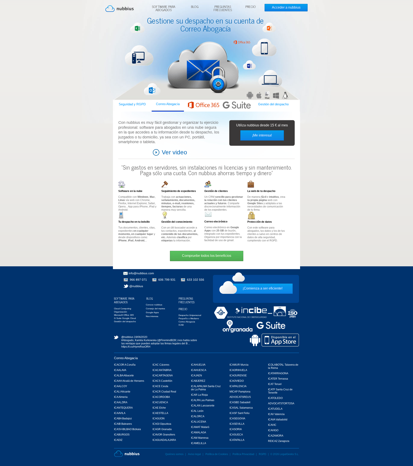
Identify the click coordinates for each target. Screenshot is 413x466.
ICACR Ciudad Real (164, 391)
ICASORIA (236, 429)
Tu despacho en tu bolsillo (134, 221)
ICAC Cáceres (161, 364)
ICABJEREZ (198, 380)
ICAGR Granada (162, 429)
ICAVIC (272, 424)
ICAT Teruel (275, 384)
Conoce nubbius (154, 305)
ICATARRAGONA (278, 373)
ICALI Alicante (122, 391)
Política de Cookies (216, 454)
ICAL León (197, 410)
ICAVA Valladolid (277, 419)
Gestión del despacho (273, 104)
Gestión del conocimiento (176, 221)
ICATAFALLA (237, 439)
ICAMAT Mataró (200, 427)
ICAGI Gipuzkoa (162, 423)
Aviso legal (194, 454)
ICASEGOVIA (237, 418)
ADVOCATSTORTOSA (281, 403)
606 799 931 (167, 279)
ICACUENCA (160, 402)
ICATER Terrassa (278, 378)
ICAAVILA (119, 413)
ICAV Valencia (276, 414)
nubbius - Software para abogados (119, 8)
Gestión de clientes (216, 191)
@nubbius (136, 286)
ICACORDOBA (161, 397)
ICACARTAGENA (163, 375)
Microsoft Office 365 (124, 315)
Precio (250, 7)
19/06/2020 (140, 337)
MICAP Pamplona (240, 391)
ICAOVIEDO (237, 380)
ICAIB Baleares (123, 423)
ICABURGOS (121, 434)
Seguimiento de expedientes (178, 191)
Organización (120, 312)
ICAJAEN (196, 375)
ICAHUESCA (198, 370)
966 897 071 (138, 279)
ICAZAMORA (275, 435)
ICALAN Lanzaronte (202, 405)
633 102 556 (195, 279)
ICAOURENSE (238, 375)
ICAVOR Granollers (164, 434)
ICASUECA (236, 434)
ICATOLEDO (275, 398)
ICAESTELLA (160, 413)
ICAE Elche (159, 407)
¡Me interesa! (262, 135)
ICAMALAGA (198, 432)
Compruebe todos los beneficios (206, 256)
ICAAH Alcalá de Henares (129, 380)
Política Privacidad (244, 454)
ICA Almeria (121, 397)
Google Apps (152, 312)
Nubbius (127, 454)
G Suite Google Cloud (125, 318)
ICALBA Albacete (124, 375)
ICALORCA (197, 416)
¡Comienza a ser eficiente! (262, 288)
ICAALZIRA (120, 402)
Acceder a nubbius (286, 7)
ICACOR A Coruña (125, 364)
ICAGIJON (159, 418)
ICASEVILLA (237, 423)
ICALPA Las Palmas (202, 400)
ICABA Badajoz (123, 418)
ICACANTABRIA (162, 370)
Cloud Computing (122, 308)
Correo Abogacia (187, 321)
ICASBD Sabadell (240, 402)
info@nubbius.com (141, 273)
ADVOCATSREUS (240, 397)
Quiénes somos (174, 454)
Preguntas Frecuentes (223, 8)
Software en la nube (130, 191)
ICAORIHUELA (238, 370)
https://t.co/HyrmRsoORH (135, 346)
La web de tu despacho (261, 191)
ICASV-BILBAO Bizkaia (127, 429)
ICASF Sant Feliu (240, 413)
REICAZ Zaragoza (278, 441)
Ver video (174, 152)
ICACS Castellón (162, 380)
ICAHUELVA (198, 364)
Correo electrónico (215, 221)
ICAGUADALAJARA (164, 439)
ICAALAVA (120, 370)
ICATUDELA (275, 408)
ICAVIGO (273, 430)
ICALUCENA (198, 421)
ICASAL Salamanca (241, 407)
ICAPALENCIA (238, 386)
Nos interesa (152, 316)
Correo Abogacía (168, 104)
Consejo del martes (155, 308)
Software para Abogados (163, 8)
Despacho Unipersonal (190, 315)
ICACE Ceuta (160, 386)
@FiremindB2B (167, 340)
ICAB (181, 325)
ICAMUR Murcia (239, 364)
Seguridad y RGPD (132, 104)
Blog (195, 7)
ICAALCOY (120, 386)
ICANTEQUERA (123, 407)
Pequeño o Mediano (189, 318)
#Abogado (127, 340)
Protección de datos (259, 221)
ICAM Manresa (199, 437)
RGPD (262, 454)
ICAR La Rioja (199, 394)
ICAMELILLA (198, 443)
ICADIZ (118, 439)
